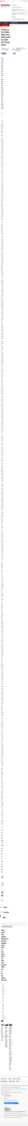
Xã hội (10, 1079)
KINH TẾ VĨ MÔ (14, 22)
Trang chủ (4, 1079)
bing (2, 901)
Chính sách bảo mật (5, 1094)
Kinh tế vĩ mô (16, 1079)
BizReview (14, 5)
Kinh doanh (14, 49)
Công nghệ (12, 1081)
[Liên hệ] (14, 53)
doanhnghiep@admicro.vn (12, 1100)
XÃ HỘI (5, 22)
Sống (17, 1081)
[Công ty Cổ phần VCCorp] (7, 1109)
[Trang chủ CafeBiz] (1, 22)
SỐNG (21, 25)
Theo (2, 884)
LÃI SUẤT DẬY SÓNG (16, 7)
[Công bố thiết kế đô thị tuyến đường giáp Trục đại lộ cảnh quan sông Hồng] (6, 1025)
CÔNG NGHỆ (14, 25)
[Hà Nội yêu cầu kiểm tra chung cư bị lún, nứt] (2, 1025)
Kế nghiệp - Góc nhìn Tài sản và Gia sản (19, 14)
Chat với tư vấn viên (10, 1103)
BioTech (13, 16)
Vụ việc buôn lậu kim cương (18, 19)
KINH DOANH (5, 25)
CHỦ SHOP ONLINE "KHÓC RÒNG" (18, 10)
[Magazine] (2, 1)
